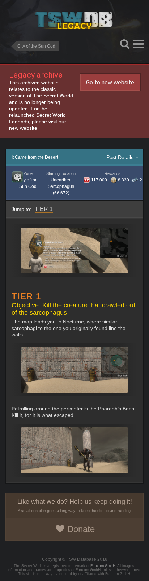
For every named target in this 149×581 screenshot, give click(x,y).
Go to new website (110, 82)
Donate (81, 529)
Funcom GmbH (102, 566)
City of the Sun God (36, 46)
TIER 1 (44, 209)
